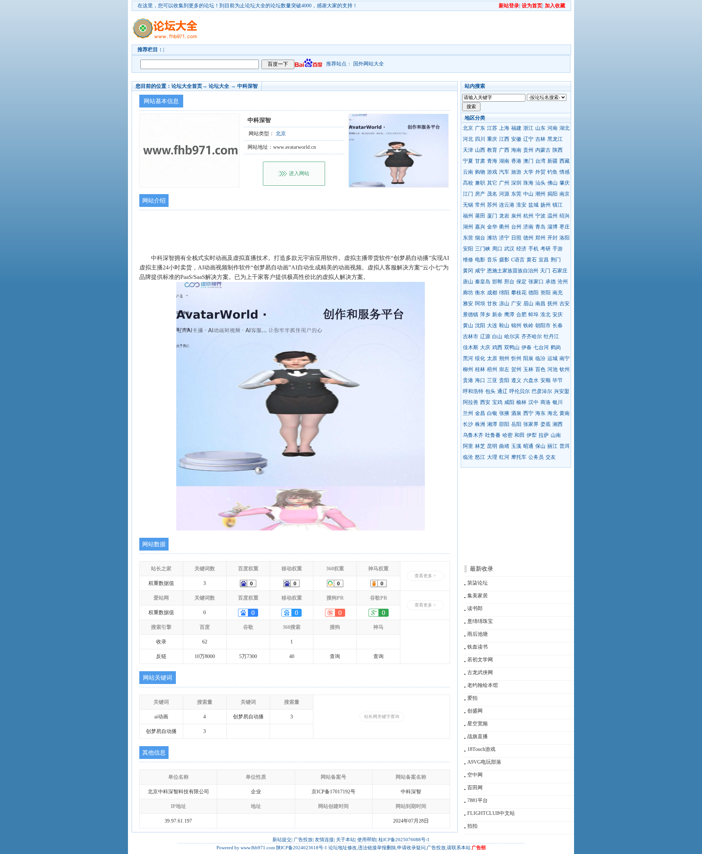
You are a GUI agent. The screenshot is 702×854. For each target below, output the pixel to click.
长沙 (468, 424)
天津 (468, 150)
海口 (480, 380)
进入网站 (299, 173)
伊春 (526, 347)
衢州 (504, 227)
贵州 (528, 150)
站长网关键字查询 (381, 716)
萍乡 (485, 314)
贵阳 (504, 380)
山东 (540, 128)
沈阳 (480, 325)
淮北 (545, 314)
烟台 (480, 238)
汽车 (504, 172)
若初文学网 (480, 659)
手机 (533, 249)
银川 (557, 402)
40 (291, 656)
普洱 (564, 446)
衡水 (480, 292)
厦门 (492, 216)
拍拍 (472, 826)
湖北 (564, 128)
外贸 (540, 172)
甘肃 (480, 161)
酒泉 (516, 413)
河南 (552, 128)
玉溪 (516, 446)
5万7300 (248, 656)
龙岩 (504, 216)
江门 (468, 194)
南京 (564, 194)
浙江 (528, 128)
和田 (519, 435)
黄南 (564, 413)
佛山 (552, 183)
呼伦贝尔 (519, 391)
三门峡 (482, 249)
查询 (335, 656)
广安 (516, 303)
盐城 (533, 205)
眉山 (528, 303)
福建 (516, 128)
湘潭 (492, 424)
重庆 (492, 139)
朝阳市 (543, 325)
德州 (528, 238)
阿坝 (480, 303)
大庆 (485, 347)
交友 (551, 457)
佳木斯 (470, 347)
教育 (492, 150)
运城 (552, 358)
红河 (504, 457)
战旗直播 (477, 736)
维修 (468, 259)
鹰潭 (509, 314)
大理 (492, 457)
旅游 (516, 172)
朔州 (504, 358)
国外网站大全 (368, 64)
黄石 (531, 259)
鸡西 (497, 347)
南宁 (564, 358)
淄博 (552, 227)
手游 (557, 249)
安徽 (516, 139)
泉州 (516, 216)
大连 (492, 325)
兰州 (468, 413)
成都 (492, 292)
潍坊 (492, 238)
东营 (468, 238)
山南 (556, 435)
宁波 (540, 216)
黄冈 (468, 270)
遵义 (516, 380)
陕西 (557, 150)
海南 (516, 150)
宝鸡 (497, 402)
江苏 (492, 128)
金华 (492, 227)
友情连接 (324, 839)
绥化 (480, 358)
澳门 (528, 161)
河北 (468, 139)
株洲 (480, 424)
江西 (504, 139)
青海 (492, 161)
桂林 (480, 369)
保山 (540, 446)
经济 (521, 249)
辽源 (485, 336)
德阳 (533, 292)
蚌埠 (533, 314)
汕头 (540, 183)
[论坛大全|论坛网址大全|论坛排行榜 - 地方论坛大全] (164, 22)
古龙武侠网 (480, 672)
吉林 (540, 139)
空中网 (475, 775)
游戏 (492, 172)
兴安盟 (561, 391)
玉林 (528, 369)
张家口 (536, 281)
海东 (540, 413)
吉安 (564, 303)
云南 (468, 172)
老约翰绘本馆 (482, 685)
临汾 (540, 358)
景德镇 (470, 314)
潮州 (540, 194)
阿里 (468, 446)
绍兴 (564, 216)
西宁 (528, 413)
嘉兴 (480, 227)
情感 (564, 172)
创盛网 (475, 711)
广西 (504, 150)
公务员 (536, 457)
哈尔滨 (512, 336)
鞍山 (504, 325)
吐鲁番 (493, 435)
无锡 (468, 205)
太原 (492, 358)
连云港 (506, 205)
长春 (557, 325)
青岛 (540, 227)
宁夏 (468, 161)
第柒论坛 (477, 583)
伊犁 (531, 435)
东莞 (516, 194)
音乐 (492, 259)
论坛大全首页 (186, 86)
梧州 (492, 369)
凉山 (504, 303)
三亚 (492, 380)
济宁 (504, 238)
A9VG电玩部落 (484, 762)
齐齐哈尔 (531, 336)
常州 (480, 205)
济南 (528, 227)
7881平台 (477, 800)
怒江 (480, 457)
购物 (480, 172)
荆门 (556, 259)
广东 (480, 128)
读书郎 (475, 608)
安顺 (545, 380)
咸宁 (480, 270)
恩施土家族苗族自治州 (512, 270)
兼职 (480, 183)
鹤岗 (556, 347)
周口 (497, 249)
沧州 (563, 281)
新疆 (552, 161)
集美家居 (477, 595)
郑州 (540, 238)
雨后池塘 (477, 634)
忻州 (516, 358)
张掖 (504, 413)
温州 (552, 216)
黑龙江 (555, 139)
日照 (516, 238)
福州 (468, 216)
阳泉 (528, 358)
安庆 (557, 314)
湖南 (504, 161)
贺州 (516, 369)
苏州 (492, 205)
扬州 (545, 205)
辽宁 (528, 139)
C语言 (518, 259)
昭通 (528, 446)
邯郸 (497, 281)
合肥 (521, 314)
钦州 (564, 369)
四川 (480, 139)
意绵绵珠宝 (480, 621)
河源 (504, 194)
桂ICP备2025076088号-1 (404, 839)
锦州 (516, 325)
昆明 (492, 446)
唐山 (468, 281)
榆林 (521, 402)
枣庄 (564, 227)
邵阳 (504, 424)
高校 (468, 183)
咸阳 (509, 402)
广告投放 (303, 839)
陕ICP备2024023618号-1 (301, 847)
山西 (480, 150)
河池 (552, 369)
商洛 (545, 402)
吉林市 (470, 336)
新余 (497, 314)
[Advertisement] (393, 27)
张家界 (531, 424)
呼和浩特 (473, 391)
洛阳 (564, 238)
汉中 (533, 402)
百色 (540, 369)
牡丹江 (551, 336)
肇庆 (564, 183)
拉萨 (544, 435)
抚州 (552, 303)
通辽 (502, 391)
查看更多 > (425, 575)
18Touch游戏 (481, 749)
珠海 (528, 183)
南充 (557, 292)
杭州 (528, 216)
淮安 (521, 205)
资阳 (545, 292)
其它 (492, 183)
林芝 (480, 446)
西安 (485, 402)
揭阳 (552, 194)
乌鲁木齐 (473, 435)
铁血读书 (477, 647)
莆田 (480, 216)
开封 (552, 238)
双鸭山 (512, 347)
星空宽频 (477, 723)
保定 (521, 281)
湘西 (557, 424)
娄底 (545, 424)
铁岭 (528, 325)
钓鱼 (552, 172)
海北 (552, 413)
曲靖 (504, 446)
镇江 (557, 205)
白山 (497, 336)
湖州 (468, 227)
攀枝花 (518, 292)
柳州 (468, 369)
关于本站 (345, 839)
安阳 (468, 249)
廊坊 (468, 292)
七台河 (541, 347)
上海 (504, 128)
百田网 (475, 787)
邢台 (509, 281)
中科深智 (247, 86)
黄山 (468, 325)
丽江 (552, 446)
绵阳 (504, 292)
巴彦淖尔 (542, 391)
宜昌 (544, 259)
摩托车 (518, 457)
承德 (551, 281)
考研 (545, 249)
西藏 (564, 161)
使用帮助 (366, 839)
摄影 (504, 259)
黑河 (468, 358)
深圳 (516, 183)
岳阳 (516, 424)
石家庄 (559, 270)
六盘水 (531, 380)
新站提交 (281, 839)
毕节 (557, 380)
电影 (480, 259)
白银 (492, 413)
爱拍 (472, 698)
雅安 (468, 303)
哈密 (507, 435)
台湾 (540, 161)
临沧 (468, 457)
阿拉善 (470, 402)
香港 (516, 161)
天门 (545, 270)
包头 (490, 391)
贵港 (468, 380)
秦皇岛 (482, 281)
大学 (528, 172)
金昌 (480, 413)
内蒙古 (543, 150)
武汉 (509, 249)
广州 (504, 183)
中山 (528, 194)
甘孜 (492, 303)
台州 (516, 227)
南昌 (540, 303)
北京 (468, 128)
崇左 (504, 369)
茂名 (492, 194)
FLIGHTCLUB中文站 (491, 813)
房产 (480, 194)
